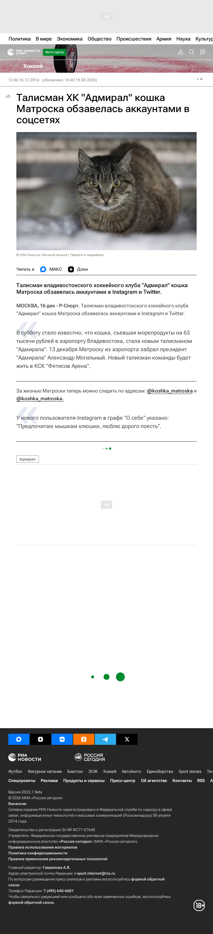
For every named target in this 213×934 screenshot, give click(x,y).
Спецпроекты (21, 780)
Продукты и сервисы (84, 780)
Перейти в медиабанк (87, 255)
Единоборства (160, 771)
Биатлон (75, 771)
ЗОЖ (93, 771)
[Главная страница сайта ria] (9, 52)
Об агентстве (154, 780)
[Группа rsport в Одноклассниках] (83, 739)
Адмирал (27, 459)
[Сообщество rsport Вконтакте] (62, 739)
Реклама (49, 780)
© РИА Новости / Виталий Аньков (41, 255)
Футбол (15, 771)
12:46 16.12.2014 (23, 80)
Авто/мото (131, 771)
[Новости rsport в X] (127, 739)
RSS (201, 780)
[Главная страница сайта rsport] (36, 52)
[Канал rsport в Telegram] (105, 739)
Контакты (182, 780)
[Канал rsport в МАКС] (18, 739)
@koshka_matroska (170, 391)
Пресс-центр (122, 780)
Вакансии (17, 803)
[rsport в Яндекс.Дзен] (40, 739)
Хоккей (109, 771)
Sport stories (190, 771)
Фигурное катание (45, 771)
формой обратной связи (31, 902)
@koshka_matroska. (40, 398)
